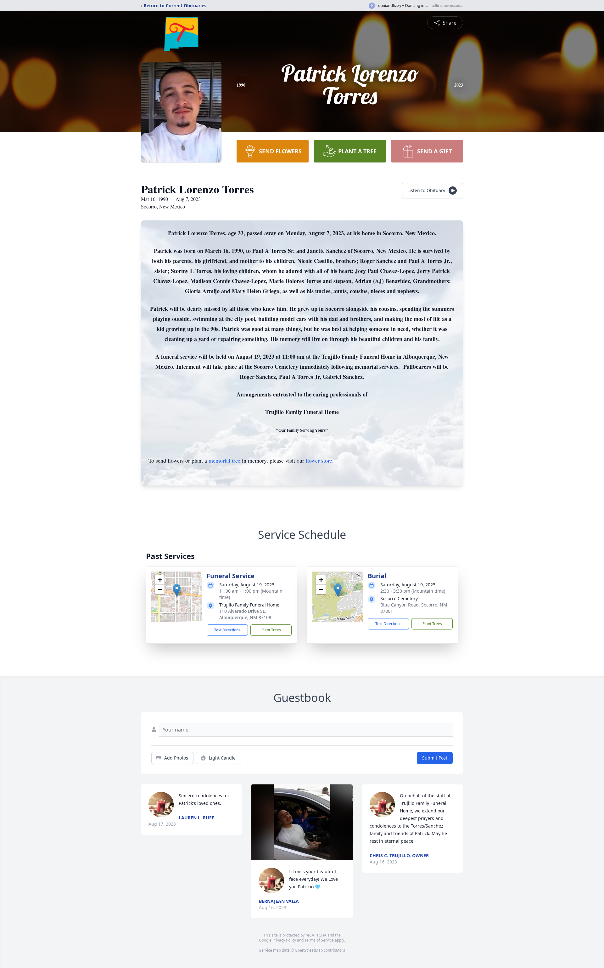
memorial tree (224, 460)
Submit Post (434, 758)
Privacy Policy (284, 940)
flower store (319, 460)
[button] (177, 590)
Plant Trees (271, 630)
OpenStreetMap (309, 950)
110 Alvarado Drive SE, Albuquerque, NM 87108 (245, 614)
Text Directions (227, 630)
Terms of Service (319, 940)
